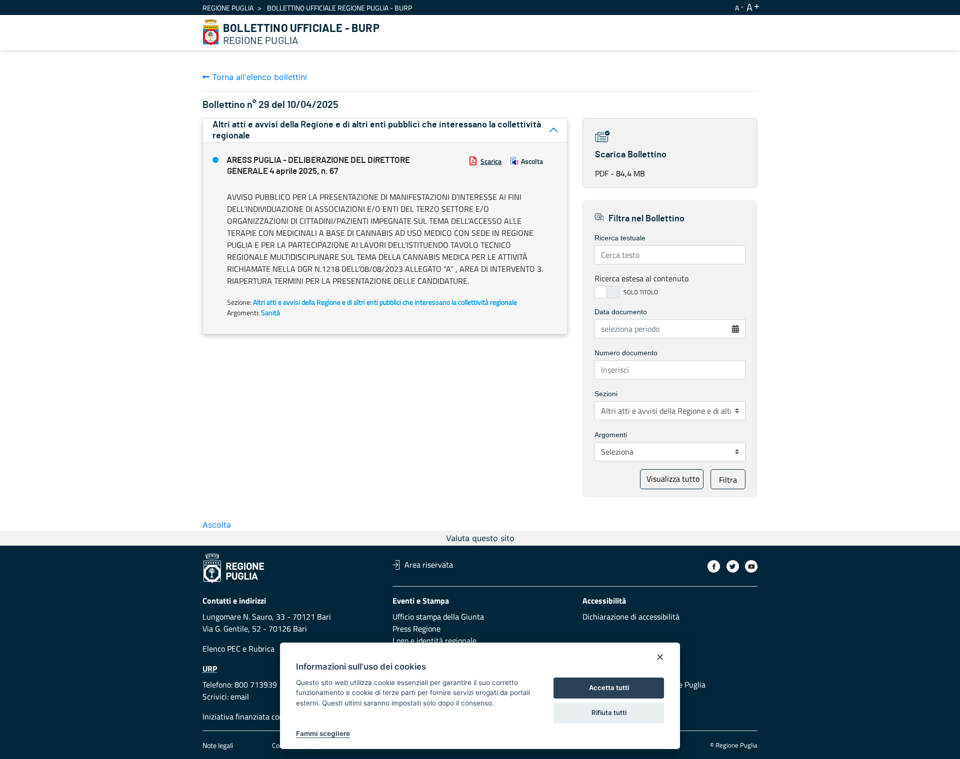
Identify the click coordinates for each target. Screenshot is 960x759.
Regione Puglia (228, 7)
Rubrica (261, 649)
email (239, 697)
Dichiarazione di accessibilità (631, 617)
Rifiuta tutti (609, 713)
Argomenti (610, 434)
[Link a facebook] (714, 566)
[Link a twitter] (732, 566)
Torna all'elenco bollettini (258, 77)
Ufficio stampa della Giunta (438, 617)
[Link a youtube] (751, 566)
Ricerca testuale (620, 237)
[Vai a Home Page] (211, 32)
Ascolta (532, 161)
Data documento (620, 311)
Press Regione (416, 629)
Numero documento (626, 352)
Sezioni (606, 393)
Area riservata (428, 564)
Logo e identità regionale (434, 641)
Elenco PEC (221, 649)
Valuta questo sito (480, 538)
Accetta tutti (609, 688)
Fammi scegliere (323, 734)
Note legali (217, 745)
